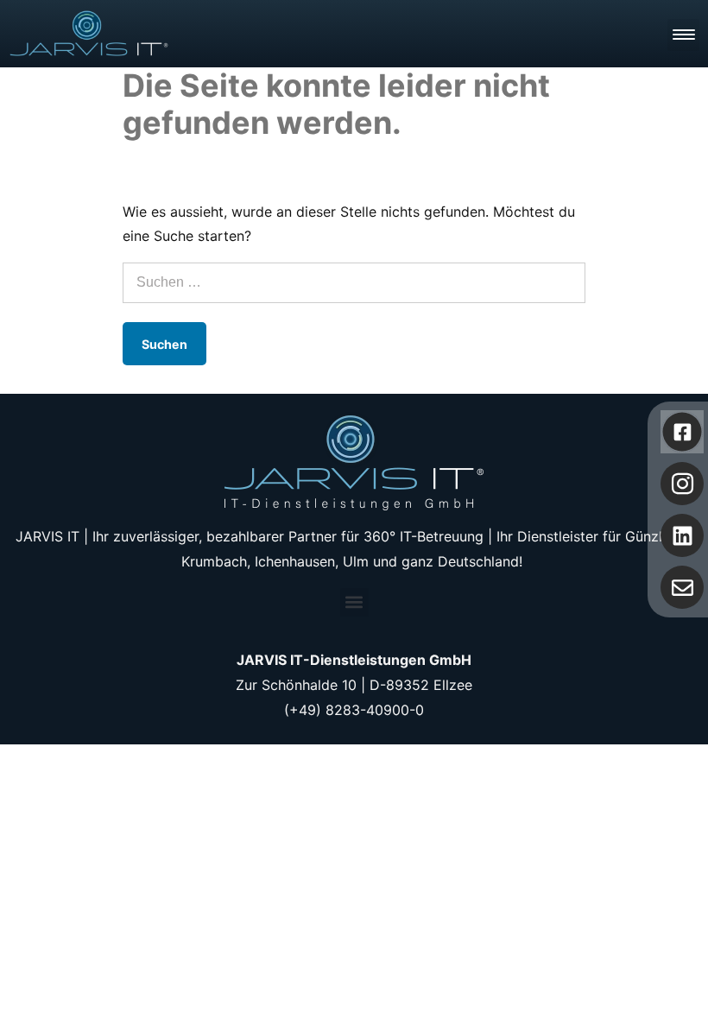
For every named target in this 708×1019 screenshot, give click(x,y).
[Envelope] (682, 587)
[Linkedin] (682, 535)
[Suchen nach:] (354, 281)
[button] (354, 602)
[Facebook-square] (682, 432)
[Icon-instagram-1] (682, 483)
